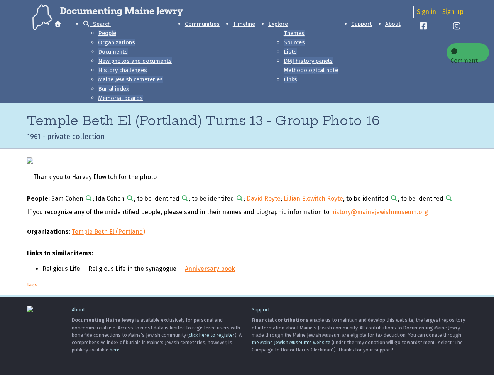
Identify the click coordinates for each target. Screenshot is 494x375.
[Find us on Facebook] (424, 26)
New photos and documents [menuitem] (135, 60)
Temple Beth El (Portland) (108, 231)
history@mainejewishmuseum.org (379, 212)
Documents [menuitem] (113, 51)
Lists (290, 51)
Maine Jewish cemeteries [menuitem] (130, 79)
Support (361, 23)
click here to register (212, 335)
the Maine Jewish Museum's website (291, 342)
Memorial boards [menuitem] (120, 98)
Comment (464, 59)
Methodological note (311, 70)
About (393, 23)
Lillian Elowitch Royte (313, 198)
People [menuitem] (107, 33)
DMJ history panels (308, 60)
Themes (294, 33)
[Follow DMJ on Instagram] (457, 26)
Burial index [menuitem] (113, 88)
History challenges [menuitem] (122, 70)
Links (290, 79)
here (115, 350)
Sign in (426, 11)
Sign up (453, 11)
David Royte (264, 198)
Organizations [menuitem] (116, 42)
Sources (294, 42)
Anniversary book (210, 268)
